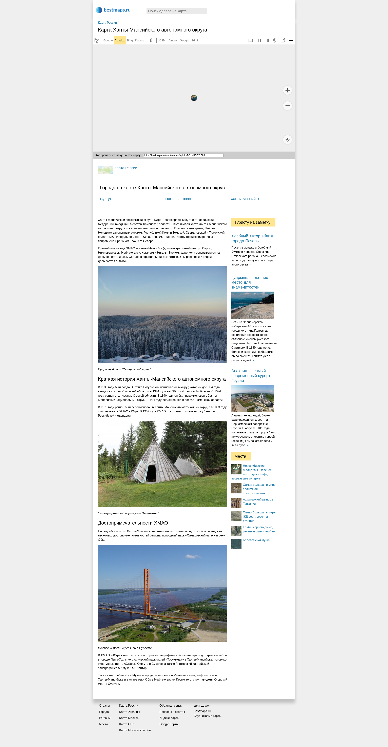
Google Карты (168, 724)
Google (108, 40)
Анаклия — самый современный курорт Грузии (250, 376)
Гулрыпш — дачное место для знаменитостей (249, 282)
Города (104, 711)
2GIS (195, 40)
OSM (162, 40)
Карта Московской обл (135, 730)
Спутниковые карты (207, 715)
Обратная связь (170, 705)
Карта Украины (129, 711)
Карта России (107, 22)
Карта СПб (126, 724)
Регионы (105, 718)
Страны (104, 705)
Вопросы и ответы (172, 711)
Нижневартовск (178, 199)
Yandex (120, 40)
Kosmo (139, 40)
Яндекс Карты (169, 718)
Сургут (105, 199)
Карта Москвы (129, 718)
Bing (130, 40)
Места (103, 724)
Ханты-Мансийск (245, 199)
